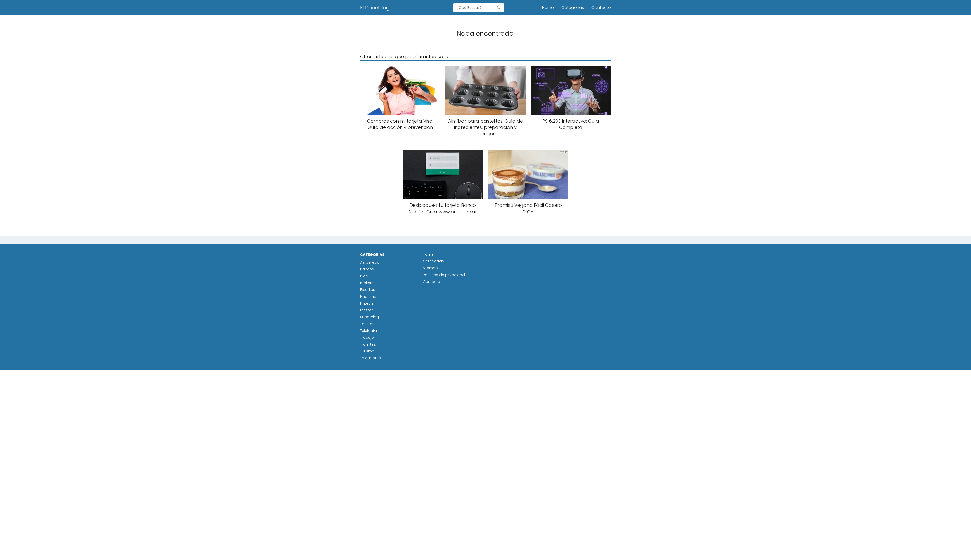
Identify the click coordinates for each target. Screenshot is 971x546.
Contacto (601, 7)
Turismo (367, 351)
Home (548, 7)
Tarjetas (367, 323)
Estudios (367, 289)
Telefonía (368, 330)
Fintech (366, 303)
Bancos (367, 269)
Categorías (572, 7)
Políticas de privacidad (444, 274)
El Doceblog (375, 7)
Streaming (369, 317)
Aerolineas (369, 262)
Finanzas (368, 296)
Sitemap (430, 267)
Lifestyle (367, 310)
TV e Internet (371, 357)
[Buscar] (499, 7)
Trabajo (367, 337)
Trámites (368, 344)
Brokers (366, 282)
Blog (364, 276)
